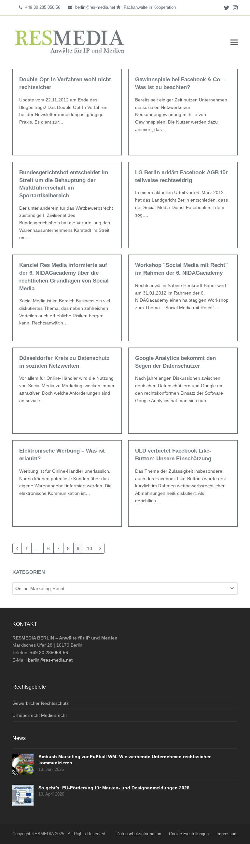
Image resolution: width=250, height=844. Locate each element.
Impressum (227, 833)
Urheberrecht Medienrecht (39, 715)
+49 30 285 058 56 (42, 7)
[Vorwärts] (100, 548)
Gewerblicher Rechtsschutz (40, 703)
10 (91, 547)
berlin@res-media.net (95, 7)
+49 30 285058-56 (49, 652)
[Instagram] (235, 7)
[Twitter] (226, 7)
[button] (234, 42)
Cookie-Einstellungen (189, 833)
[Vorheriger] (17, 548)
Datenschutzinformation (139, 833)
